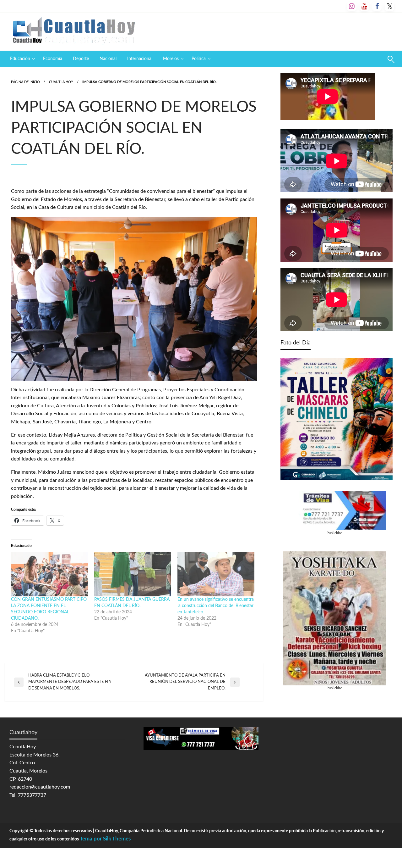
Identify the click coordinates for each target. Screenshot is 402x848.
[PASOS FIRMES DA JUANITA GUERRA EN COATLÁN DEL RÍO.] (132, 574)
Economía (52, 59)
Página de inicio (25, 82)
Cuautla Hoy (61, 82)
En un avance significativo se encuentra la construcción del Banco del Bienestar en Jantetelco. (215, 605)
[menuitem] (21, 59)
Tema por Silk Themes (105, 838)
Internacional (139, 59)
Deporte (81, 59)
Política (199, 59)
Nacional (108, 59)
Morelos (171, 59)
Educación (20, 59)
